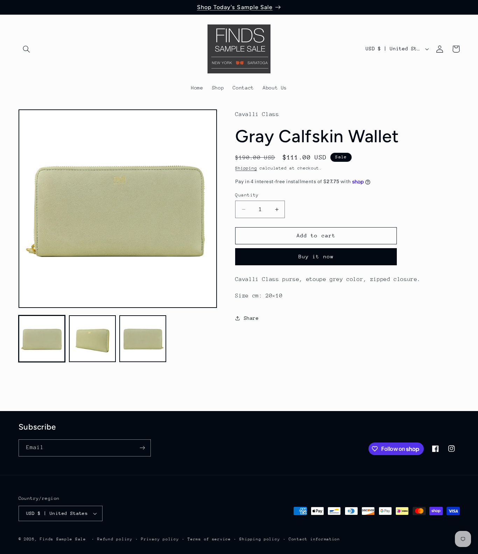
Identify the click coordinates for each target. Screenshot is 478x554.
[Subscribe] (142, 447)
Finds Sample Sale (63, 539)
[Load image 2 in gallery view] (92, 338)
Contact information (314, 539)
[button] (27, 49)
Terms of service (209, 539)
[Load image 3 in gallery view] (142, 338)
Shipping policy (259, 539)
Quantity (247, 194)
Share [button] (251, 318)
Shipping (246, 168)
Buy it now (316, 256)
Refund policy (115, 539)
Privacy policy (160, 539)
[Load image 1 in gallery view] (42, 338)
